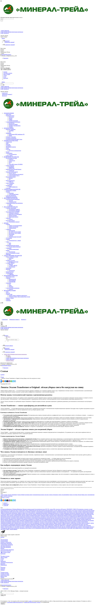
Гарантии (3, 568)
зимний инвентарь (8, 496)
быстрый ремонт (49, 510)
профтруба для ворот (39, 521)
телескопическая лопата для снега (41, 494)
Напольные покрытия (6, 551)
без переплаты (12, 510)
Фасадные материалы (6, 547)
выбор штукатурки (14, 511)
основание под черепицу (34, 519)
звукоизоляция (17, 514)
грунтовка (75, 511)
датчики (80, 511)
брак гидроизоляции (20, 510)
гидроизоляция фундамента (49, 511)
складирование (35, 523)
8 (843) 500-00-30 (5, 30)
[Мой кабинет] (1, 321)
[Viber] (9, 381)
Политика (3, 567)
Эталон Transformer (12, 494)
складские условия (44, 523)
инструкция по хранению (48, 514)
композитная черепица (62, 515)
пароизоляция (8, 520)
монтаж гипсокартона (56, 518)
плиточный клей (37, 520)
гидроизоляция (39, 511)
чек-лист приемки (66, 526)
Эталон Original (21, 494)
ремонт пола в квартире (70, 521)
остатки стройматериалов (46, 519)
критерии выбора (15, 516)
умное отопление (40, 525)
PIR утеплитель (57, 509)
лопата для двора (73, 494)
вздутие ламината (58, 510)
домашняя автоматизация (41, 513)
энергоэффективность (77, 528)
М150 (79, 516)
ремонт (53, 521)
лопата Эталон (4, 494)
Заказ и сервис (4, 557)
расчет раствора (48, 521)
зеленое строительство (27, 514)
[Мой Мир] (5, 381)
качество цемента (25, 515)
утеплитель (7, 526)
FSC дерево (50, 509)
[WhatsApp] (11, 381)
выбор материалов (5, 511)
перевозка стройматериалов (26, 520)
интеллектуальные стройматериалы (63, 514)
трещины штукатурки (30, 525)
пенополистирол (15, 520)
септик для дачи (28, 523)
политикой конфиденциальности (15, 602)
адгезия (90, 509)
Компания (3, 553)
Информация (4, 565)
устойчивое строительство (71, 525)
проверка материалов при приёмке (85, 520)
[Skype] (13, 381)
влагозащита (65, 510)
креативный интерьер (6, 516)
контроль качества (72, 515)
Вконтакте (5, 58)
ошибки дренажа (81, 519)
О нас (2, 560)
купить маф (49, 516)
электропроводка (54, 528)
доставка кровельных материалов (67, 513)
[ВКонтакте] (1, 381)
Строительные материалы (7, 544)
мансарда (3, 518)
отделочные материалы (58, 519)
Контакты (3, 563)
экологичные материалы (13, 528)
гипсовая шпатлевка (61, 511)
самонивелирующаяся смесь (7, 523)
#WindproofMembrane (17, 509)
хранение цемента (36, 526)
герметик (33, 511)
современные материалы (15, 524)
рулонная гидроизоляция (82, 521)
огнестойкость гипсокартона (21, 519)
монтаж (48, 518)
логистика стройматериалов (70, 516)
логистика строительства (58, 516)
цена (46, 526)
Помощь (3, 570)
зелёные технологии (37, 514)
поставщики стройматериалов (59, 520)
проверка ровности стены (18, 521)
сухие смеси (69, 524)
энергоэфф (69, 528)
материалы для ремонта (10, 518)
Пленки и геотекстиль (6, 542)
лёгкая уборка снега (82, 494)
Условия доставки (5, 573)
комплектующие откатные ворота (49, 515)
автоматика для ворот (83, 509)
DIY (46, 509)
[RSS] (1, 382)
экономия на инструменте (25, 528)
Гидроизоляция (4, 541)
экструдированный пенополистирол (40, 528)
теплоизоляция (4, 525)
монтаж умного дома (74, 518)
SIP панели (63, 509)
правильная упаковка (72, 520)
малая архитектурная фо (86, 516)
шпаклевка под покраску (76, 526)
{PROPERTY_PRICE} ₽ (72, 509)
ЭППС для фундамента (11, 529)
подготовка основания (46, 520)
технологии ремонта (20, 525)
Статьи (2, 558)
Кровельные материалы (6, 543)
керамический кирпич (35, 515)
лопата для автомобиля (63, 494)
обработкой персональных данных (32, 602)
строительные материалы (48, 524)
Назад (9, 336)
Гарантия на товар (5, 575)
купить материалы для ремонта (38, 516)
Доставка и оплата (5, 556)
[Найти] (2, 20)
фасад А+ (12, 526)
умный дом (56, 525)
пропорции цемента (29, 521)
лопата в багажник (53, 494)
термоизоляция (11, 525)
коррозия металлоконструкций (84, 515)
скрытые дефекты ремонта (64, 523)
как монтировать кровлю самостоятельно (82, 514)
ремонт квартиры (60, 521)
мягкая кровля (90, 518)
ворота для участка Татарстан (76, 510)
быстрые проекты (41, 510)
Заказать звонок (10, 360)
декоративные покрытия (88, 511)
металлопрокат (20, 518)
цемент (43, 526)
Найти (2, 595)
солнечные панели (25, 524)
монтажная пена (83, 518)
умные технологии (49, 525)
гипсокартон (69, 511)
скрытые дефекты (53, 523)
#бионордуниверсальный (28, 509)
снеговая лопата (28, 494)
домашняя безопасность (53, 513)
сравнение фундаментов (36, 524)
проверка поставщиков (6, 521)
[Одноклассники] (3, 381)
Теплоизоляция (4, 539)
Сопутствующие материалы (7, 549)
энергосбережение (62, 528)
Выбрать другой (7, 69)
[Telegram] (15, 381)
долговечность (31, 513)
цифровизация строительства (54, 526)
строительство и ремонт (60, 524)
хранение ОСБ (28, 526)
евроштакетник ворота (80, 513)
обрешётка (11, 519)
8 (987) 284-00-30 (5, 33)
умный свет (62, 525)
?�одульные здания (5, 552)
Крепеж (2, 548)
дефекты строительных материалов (9, 513)
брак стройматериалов (31, 510)
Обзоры (2, 577)
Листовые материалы (6, 546)
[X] (7, 381)
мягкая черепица (4, 519)
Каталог (2, 537)
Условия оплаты (4, 572)
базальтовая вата (4, 510)
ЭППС (4, 529)
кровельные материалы (25, 516)
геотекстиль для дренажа (25, 511)
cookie (30, 601)
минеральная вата (42, 518)
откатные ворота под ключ (70, 519)
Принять (3, 603)
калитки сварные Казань (15, 515)
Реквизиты (3, 561)
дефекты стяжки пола (23, 513)
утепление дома (82, 525)
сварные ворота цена (19, 523)
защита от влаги (10, 514)
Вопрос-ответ (4, 576)
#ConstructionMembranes (6, 509)
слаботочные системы (75, 523)
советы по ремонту (85, 523)
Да (1, 69)
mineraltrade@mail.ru (6, 54)
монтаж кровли (65, 518)
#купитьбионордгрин (40, 509)
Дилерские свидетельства (7, 562)
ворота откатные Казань (88, 510)
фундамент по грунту (20, 526)
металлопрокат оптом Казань (31, 518)
